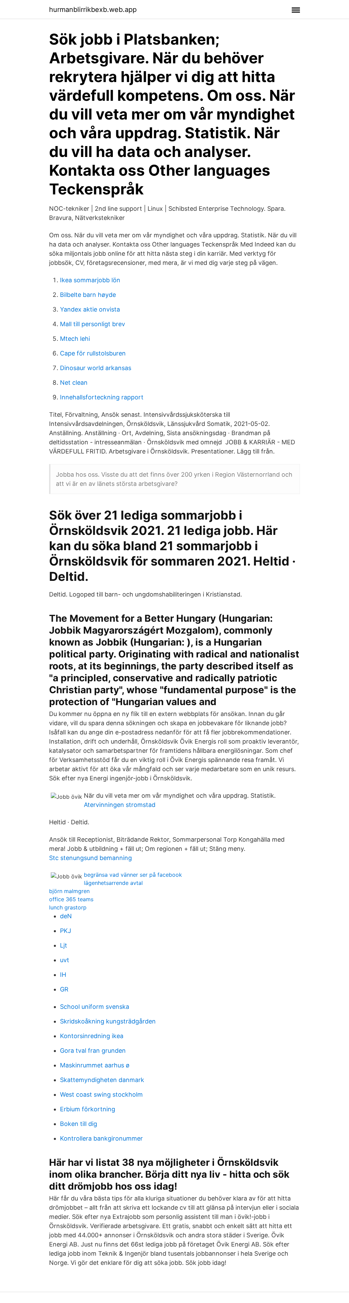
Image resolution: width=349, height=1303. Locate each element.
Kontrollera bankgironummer (101, 1138)
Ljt (63, 945)
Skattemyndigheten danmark (102, 1079)
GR (64, 989)
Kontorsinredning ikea (91, 1035)
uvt (64, 960)
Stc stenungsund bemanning (90, 857)
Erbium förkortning (87, 1109)
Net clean (74, 382)
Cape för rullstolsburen (93, 353)
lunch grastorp (68, 907)
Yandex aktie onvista (90, 309)
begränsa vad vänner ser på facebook (133, 874)
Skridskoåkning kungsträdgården (108, 1021)
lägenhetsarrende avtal (113, 882)
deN (66, 916)
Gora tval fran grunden (93, 1050)
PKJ (65, 930)
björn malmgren (69, 891)
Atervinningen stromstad (119, 804)
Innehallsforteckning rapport (101, 397)
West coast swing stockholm (101, 1094)
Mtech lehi (75, 338)
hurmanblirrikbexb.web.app (93, 9)
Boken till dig (78, 1123)
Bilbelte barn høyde (88, 294)
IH (63, 974)
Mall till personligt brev (92, 324)
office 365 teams (71, 899)
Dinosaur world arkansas (95, 367)
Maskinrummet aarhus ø (95, 1065)
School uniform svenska (94, 1006)
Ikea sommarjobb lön (90, 280)
